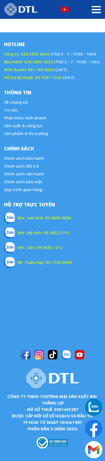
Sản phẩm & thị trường (26, 133)
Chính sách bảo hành (24, 158)
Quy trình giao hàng (23, 189)
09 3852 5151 (56, 232)
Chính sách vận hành (24, 173)
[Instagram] (39, 354)
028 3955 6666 (35, 54)
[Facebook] (25, 354)
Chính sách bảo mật (23, 181)
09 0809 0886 (58, 217)
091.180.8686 (41, 69)
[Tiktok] (52, 354)
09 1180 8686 (59, 262)
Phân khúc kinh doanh (25, 117)
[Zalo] (66, 354)
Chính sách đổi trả (21, 166)
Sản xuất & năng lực (23, 125)
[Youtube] (79, 354)
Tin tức (11, 110)
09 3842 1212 (49, 247)
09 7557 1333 (48, 77)
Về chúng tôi (16, 102)
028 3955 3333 (38, 61)
